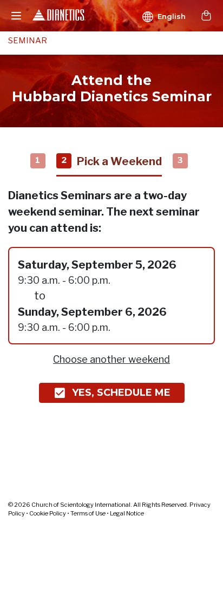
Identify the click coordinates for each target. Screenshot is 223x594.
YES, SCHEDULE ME (121, 393)
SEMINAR (27, 40)
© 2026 (98, 504)
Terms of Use (88, 513)
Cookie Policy (47, 513)
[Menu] (16, 15)
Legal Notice (127, 513)
